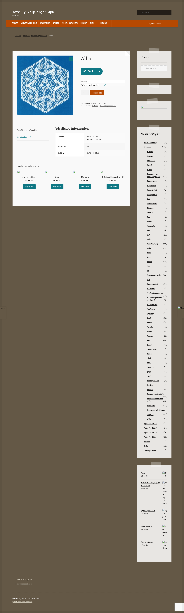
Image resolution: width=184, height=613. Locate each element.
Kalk (149, 239)
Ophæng (150, 313)
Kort (148, 257)
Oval (149, 318)
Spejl (149, 371)
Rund (149, 340)
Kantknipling (152, 243)
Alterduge (151, 160)
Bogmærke (151, 185)
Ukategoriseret (150, 450)
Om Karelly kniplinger (29, 23)
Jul (148, 235)
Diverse (150, 212)
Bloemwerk (152, 181)
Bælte (149, 169)
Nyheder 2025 (150, 437)
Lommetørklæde (154, 275)
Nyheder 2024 (150, 432)
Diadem (150, 208)
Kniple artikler (150, 142)
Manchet (151, 288)
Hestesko (151, 226)
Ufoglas (150, 414)
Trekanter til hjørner (156, 410)
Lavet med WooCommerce (22, 602)
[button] (71, 59)
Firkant (150, 221)
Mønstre (26, 35)
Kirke (149, 248)
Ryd (104, 85)
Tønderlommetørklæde (155, 400)
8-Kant (150, 156)
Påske (149, 322)
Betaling (103, 23)
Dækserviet (152, 203)
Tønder (150, 389)
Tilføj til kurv (97, 92)
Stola (149, 376)
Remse (150, 336)
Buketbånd (152, 190)
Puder (149, 331)
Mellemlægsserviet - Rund (154, 299)
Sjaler (149, 353)
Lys (148, 279)
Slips (149, 362)
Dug (148, 217)
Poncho (150, 327)
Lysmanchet (152, 284)
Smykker (150, 367)
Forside (15, 23)
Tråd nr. (84, 82)
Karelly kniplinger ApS (33, 12)
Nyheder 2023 (150, 428)
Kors (149, 252)
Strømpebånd (153, 380)
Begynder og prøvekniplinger (153, 175)
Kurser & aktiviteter (70, 23)
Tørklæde (151, 405)
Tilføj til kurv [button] (29, 186)
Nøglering (151, 309)
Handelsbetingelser (24, 579)
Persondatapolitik (24, 584)
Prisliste (84, 23)
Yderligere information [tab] (27, 130)
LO (148, 270)
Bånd (149, 165)
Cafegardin (152, 194)
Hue (148, 230)
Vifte (149, 419)
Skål (149, 358)
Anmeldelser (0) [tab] (24, 137)
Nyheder (56, 23)
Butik (92, 23)
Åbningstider (45, 23)
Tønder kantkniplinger (156, 394)
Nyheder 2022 (150, 423)
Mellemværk (152, 304)
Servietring (152, 349)
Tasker (150, 385)
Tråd (146, 446)
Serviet (150, 345)
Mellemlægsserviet (39, 35)
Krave (149, 261)
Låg (148, 266)
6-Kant (95, 106)
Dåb (148, 199)
